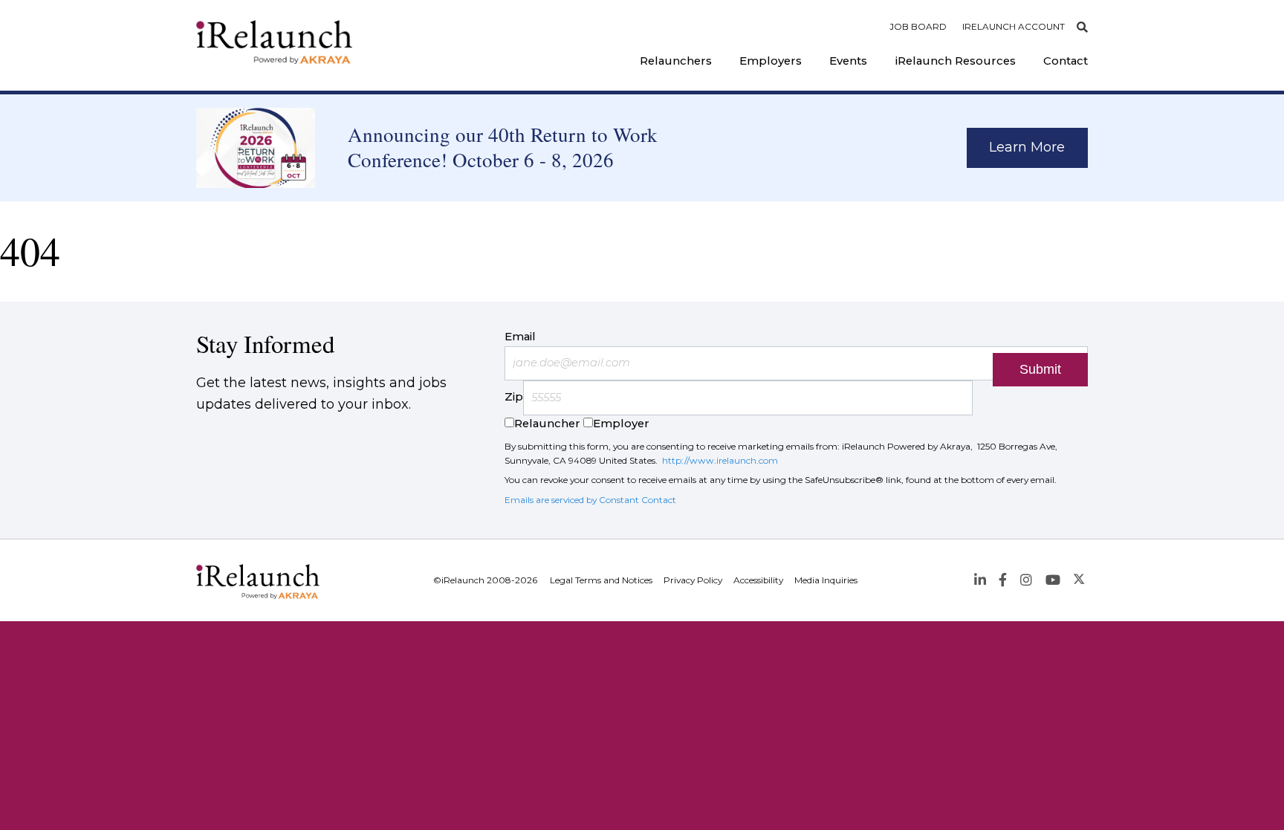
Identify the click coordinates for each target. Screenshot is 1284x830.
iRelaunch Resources (955, 61)
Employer (621, 423)
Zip (514, 397)
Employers (770, 61)
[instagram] (1025, 580)
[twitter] (1079, 580)
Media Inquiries (825, 580)
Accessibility (758, 580)
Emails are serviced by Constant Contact (590, 499)
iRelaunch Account (1013, 27)
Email (520, 336)
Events (848, 61)
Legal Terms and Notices (601, 580)
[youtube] (1053, 580)
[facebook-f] (1003, 580)
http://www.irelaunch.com (720, 460)
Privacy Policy (693, 580)
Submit (1040, 369)
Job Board (918, 27)
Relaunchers (676, 61)
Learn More (1027, 147)
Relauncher (547, 423)
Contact (1065, 61)
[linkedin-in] (979, 580)
